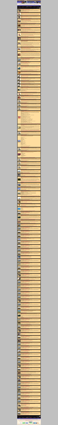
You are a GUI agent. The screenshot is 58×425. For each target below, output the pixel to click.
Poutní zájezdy (29, 420)
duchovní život (33, 57)
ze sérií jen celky (19, 7)
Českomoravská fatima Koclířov (34, 221)
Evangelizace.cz (26, 420)
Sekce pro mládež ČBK (32, 26)
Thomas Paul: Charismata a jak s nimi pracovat (30, 35)
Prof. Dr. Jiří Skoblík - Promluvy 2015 (27, 212)
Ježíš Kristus (25, 57)
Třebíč (28, 57)
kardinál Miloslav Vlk (22, 219)
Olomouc (39, 123)
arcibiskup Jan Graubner (35, 181)
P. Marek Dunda (27, 407)
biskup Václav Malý (38, 181)
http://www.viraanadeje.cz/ (25, 44)
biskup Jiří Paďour (28, 181)
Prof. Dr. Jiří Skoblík (27, 214)
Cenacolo (27, 172)
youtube (31, 44)
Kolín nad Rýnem (24, 26)
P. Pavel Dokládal (27, 80)
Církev (25, 80)
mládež (26, 26)
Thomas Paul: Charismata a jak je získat (30, 94)
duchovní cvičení (29, 123)
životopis (23, 374)
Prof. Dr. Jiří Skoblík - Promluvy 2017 (27, 274)
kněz (23, 334)
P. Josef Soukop (29, 374)
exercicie (25, 46)
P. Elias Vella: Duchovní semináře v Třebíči (27, 48)
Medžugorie (28, 172)
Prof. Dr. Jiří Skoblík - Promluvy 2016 (27, 249)
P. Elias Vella (27, 57)
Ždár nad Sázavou (22, 181)
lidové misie (24, 123)
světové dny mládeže (35, 26)
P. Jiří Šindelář (32, 407)
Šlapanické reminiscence (24, 373)
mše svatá (25, 324)
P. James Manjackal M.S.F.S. (32, 46)
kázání (27, 26)
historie (25, 186)
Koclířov (27, 46)
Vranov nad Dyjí (24, 407)
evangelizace (25, 36)
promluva (25, 214)
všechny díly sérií (21, 7)
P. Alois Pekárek (25, 106)
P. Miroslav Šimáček (31, 181)
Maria (25, 172)
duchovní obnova (31, 57)
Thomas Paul (27, 36)
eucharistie (24, 205)
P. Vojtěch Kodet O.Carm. (32, 123)
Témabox (23, 21)
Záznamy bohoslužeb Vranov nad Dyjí (27, 404)
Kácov (30, 324)
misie (24, 239)
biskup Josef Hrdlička (25, 181)
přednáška (38, 123)
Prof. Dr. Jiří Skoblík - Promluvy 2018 (27, 263)
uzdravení (29, 46)
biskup (37, 26)
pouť (23, 172)
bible (23, 46)
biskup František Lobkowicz (26, 219)
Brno (24, 312)
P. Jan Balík (29, 26)
